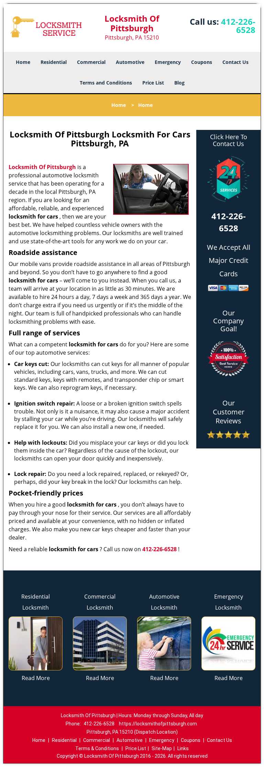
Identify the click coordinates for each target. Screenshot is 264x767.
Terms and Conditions (106, 82)
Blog (179, 82)
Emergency (168, 62)
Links (183, 748)
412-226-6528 (238, 25)
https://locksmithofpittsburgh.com (158, 723)
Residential (54, 62)
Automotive (130, 62)
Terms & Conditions (97, 748)
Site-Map (162, 748)
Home (23, 62)
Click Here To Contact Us (228, 140)
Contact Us (235, 62)
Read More (36, 678)
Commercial (91, 62)
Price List (153, 82)
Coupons (201, 62)
